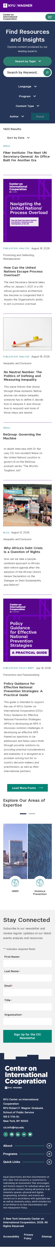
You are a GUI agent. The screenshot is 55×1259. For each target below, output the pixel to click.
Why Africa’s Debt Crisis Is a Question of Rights (23, 550)
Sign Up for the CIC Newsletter (27, 1036)
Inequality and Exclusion (17, 363)
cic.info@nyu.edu (13, 1127)
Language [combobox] (24, 86)
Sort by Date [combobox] (15, 137)
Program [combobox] (25, 96)
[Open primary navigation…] (48, 17)
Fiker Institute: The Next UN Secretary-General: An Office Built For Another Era (26, 156)
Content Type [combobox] (25, 106)
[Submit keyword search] (47, 72)
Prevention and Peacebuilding (21, 674)
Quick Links (11, 1162)
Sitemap (47, 1236)
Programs (10, 1154)
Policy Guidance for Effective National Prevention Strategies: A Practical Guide (23, 689)
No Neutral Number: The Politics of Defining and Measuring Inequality (23, 376)
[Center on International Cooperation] (13, 17)
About (7, 1146)
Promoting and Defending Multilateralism (18, 257)
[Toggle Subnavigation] (49, 1145)
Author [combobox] (14, 116)
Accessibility (11, 1236)
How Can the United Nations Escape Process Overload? (23, 271)
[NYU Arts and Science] (17, 5)
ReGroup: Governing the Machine (22, 436)
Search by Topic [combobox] (25, 61)
